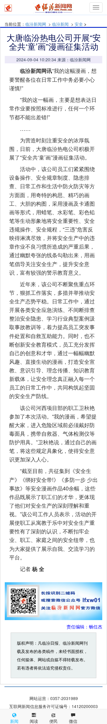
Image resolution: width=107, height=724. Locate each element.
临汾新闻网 (35, 24)
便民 (53, 721)
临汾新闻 (60, 24)
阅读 (34, 721)
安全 (79, 24)
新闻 (14, 721)
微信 (73, 721)
